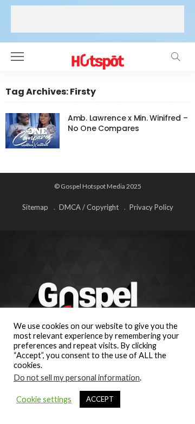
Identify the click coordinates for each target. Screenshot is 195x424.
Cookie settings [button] (44, 399)
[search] (175, 56)
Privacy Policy (151, 207)
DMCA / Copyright (89, 207)
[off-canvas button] (17, 56)
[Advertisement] (97, 19)
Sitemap (35, 207)
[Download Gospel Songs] (97, 55)
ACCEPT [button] (100, 399)
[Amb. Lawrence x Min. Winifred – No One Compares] (32, 130)
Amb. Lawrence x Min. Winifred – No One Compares (127, 123)
